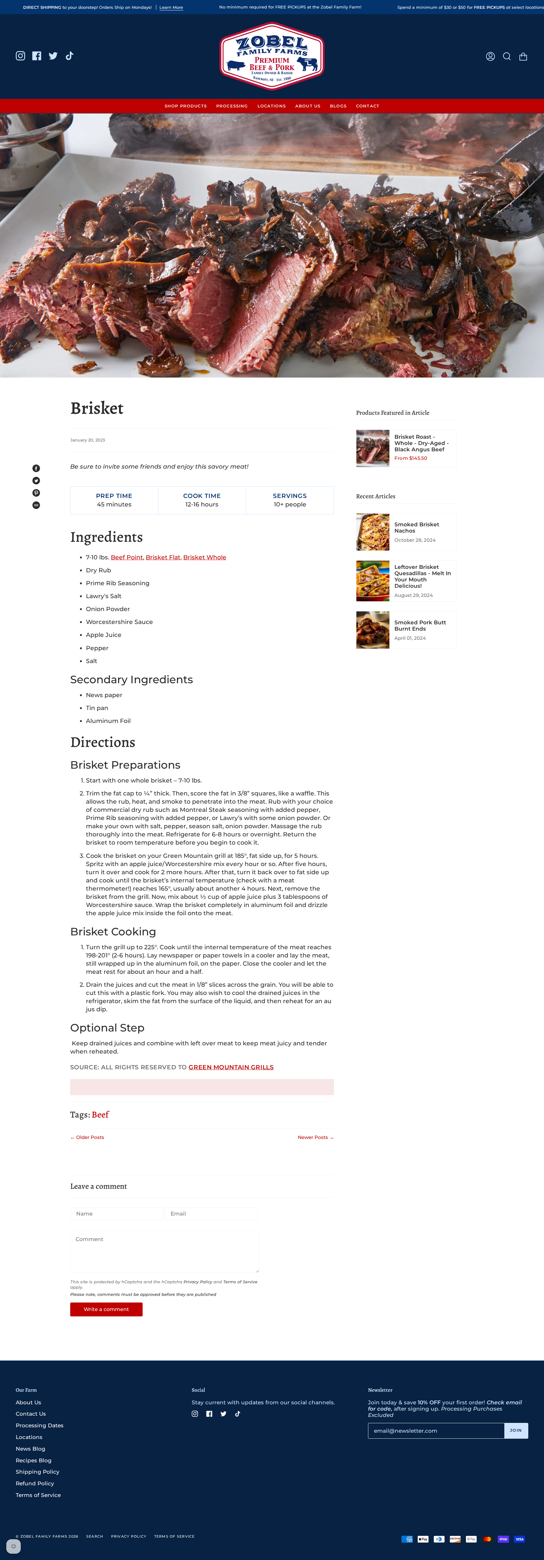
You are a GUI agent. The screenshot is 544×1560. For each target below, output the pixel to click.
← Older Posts (87, 1137)
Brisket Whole (204, 557)
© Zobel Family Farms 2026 (47, 1536)
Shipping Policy (38, 1472)
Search (95, 1536)
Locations (29, 1437)
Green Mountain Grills (231, 1067)
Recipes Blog (34, 1460)
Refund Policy (35, 1483)
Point (127, 557)
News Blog (30, 1449)
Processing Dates (40, 1425)
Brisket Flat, (164, 557)
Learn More (171, 7)
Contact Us (31, 1414)
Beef (100, 1114)
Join (516, 1430)
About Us (28, 1402)
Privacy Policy (198, 1282)
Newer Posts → (316, 1137)
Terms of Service (240, 1282)
